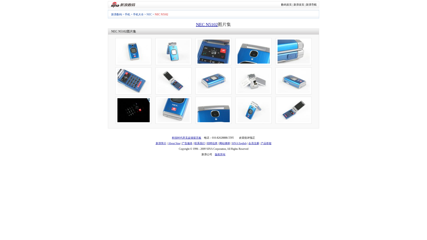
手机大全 (138, 14)
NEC (149, 14)
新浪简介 (161, 143)
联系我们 (199, 143)
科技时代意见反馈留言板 (186, 137)
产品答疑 (266, 143)
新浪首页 (299, 4)
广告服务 (187, 143)
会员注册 (253, 143)
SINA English (239, 143)
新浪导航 (311, 4)
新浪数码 (116, 14)
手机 (127, 14)
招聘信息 (212, 143)
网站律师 (224, 143)
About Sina (174, 143)
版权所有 (220, 154)
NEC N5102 (207, 24)
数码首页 (286, 4)
